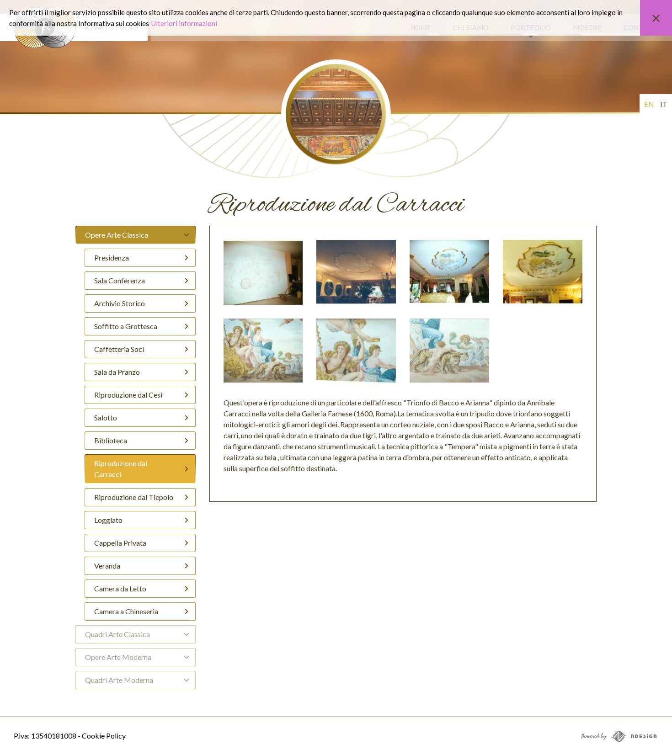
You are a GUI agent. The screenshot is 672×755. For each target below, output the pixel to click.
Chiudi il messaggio (656, 18)
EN (649, 104)
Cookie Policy (104, 735)
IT (663, 104)
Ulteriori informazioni (184, 23)
